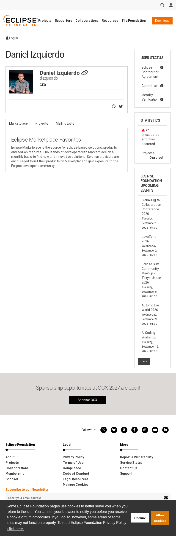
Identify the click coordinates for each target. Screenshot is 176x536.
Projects (45, 20)
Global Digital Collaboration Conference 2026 (151, 213)
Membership (15, 473)
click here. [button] (15, 529)
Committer (150, 86)
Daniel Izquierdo (60, 73)
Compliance (72, 468)
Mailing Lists (65, 123)
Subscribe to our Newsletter (27, 489)
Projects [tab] (42, 123)
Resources (110, 20)
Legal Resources (75, 479)
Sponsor (12, 479)
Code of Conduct (76, 473)
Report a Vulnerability (136, 457)
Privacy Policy (73, 457)
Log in (13, 38)
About (10, 457)
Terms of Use (73, 462)
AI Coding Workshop (150, 342)
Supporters (63, 20)
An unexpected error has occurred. (150, 137)
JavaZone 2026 (149, 246)
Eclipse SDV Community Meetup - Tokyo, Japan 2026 (151, 280)
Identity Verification (150, 97)
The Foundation (133, 20)
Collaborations (87, 20)
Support (126, 473)
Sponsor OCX (87, 400)
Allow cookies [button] (160, 518)
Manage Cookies (75, 484)
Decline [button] (140, 518)
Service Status (131, 462)
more (144, 361)
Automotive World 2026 (150, 314)
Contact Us (129, 468)
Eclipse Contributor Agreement (150, 72)
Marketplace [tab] (18, 123)
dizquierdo (49, 78)
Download (162, 20)
